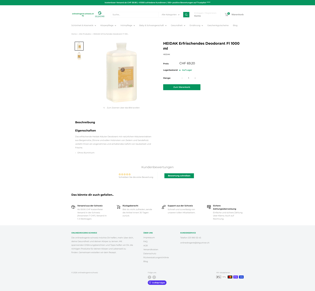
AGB (145, 245)
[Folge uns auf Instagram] (154, 277)
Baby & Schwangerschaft (151, 25)
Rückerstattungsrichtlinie (156, 257)
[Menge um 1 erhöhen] (195, 78)
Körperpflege (106, 25)
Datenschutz (149, 253)
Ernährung (195, 25)
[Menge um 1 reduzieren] (182, 78)
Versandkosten (150, 249)
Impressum (149, 237)
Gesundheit (177, 25)
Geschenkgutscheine (218, 25)
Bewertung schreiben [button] (179, 176)
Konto (197, 16)
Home (74, 34)
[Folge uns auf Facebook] (149, 277)
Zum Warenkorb (181, 87)
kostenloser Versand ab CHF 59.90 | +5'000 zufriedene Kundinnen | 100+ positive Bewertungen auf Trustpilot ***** (157, 2)
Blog (235, 25)
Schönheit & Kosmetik (82, 25)
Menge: (167, 78)
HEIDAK (166, 54)
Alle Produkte (85, 34)
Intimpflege (126, 25)
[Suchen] (186, 14)
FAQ (145, 241)
